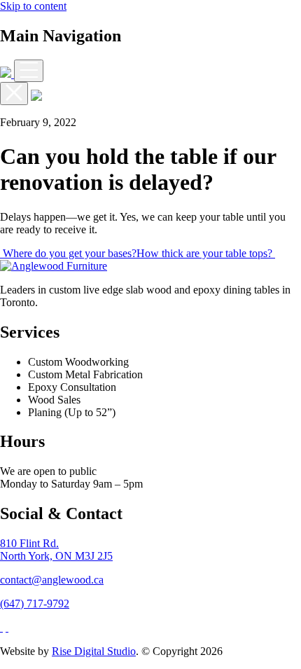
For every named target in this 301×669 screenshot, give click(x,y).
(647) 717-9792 (34, 603)
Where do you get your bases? (68, 253)
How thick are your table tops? (205, 253)
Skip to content (33, 6)
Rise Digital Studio (94, 651)
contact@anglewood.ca (52, 580)
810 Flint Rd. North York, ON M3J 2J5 (56, 549)
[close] (14, 93)
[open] (28, 71)
